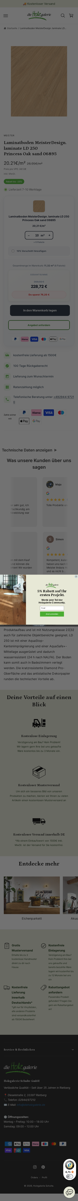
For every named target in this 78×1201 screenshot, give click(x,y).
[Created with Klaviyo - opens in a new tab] (39, 625)
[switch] (69, 1176)
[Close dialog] (76, 576)
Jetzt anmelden (52, 614)
